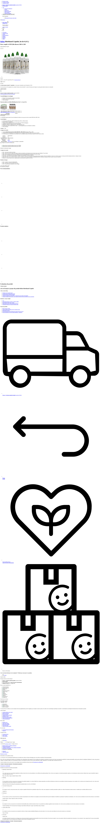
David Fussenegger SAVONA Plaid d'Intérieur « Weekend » (12, 312)
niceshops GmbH (8, 743)
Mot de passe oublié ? (6, 724)
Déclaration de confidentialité (38, 762)
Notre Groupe (4, 735)
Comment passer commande (7, 715)
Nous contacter (7, 12)
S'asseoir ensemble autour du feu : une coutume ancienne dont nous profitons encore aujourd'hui (18, 296)
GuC (3, 300)
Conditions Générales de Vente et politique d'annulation (11, 747)
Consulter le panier (5, 3)
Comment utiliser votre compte (7, 712)
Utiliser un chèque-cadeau (6, 726)
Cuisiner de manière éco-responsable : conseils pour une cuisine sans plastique (15, 295)
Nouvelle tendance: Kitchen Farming (8, 294)
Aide (3, 7)
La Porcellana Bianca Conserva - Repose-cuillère (10, 301)
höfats (2, 41)
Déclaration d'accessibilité (6, 748)
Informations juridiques (5, 166)
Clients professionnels (6, 718)
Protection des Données (6, 746)
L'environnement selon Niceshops (8, 729)
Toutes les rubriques (8, 13)
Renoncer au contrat (3, 753)
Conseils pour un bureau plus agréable (8, 293)
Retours (6, 9)
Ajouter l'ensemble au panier (5, 114)
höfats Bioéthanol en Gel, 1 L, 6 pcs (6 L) (8, 112)
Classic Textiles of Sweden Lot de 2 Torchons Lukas (11, 309)
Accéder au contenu (5, 2)
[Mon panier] (51, 30)
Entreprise (4, 751)
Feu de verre (10, 141)
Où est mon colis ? (5, 725)
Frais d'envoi (7, 10)
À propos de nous (5, 734)
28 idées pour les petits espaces (7, 292)
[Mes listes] (3, 28)
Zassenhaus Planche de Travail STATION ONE (10, 304)
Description (3, 115)
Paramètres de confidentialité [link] (7, 749)
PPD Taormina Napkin (6, 308)
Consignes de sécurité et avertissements (7, 142)
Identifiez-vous (4, 23)
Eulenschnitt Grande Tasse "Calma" (8, 302)
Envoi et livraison (5, 714)
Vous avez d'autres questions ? (7, 717)
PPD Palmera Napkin (6, 310)
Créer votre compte (5, 723)
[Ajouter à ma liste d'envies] (0, 90)
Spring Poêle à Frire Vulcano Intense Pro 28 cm (10, 303)
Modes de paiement (8, 11)
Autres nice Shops (5, 752)
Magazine (4, 730)
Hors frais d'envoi (17, 79)
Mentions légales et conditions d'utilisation (9, 745)
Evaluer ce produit (3, 286)
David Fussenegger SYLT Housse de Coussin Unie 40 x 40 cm (12, 311)
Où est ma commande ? (8, 8)
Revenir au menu (5, 1)
